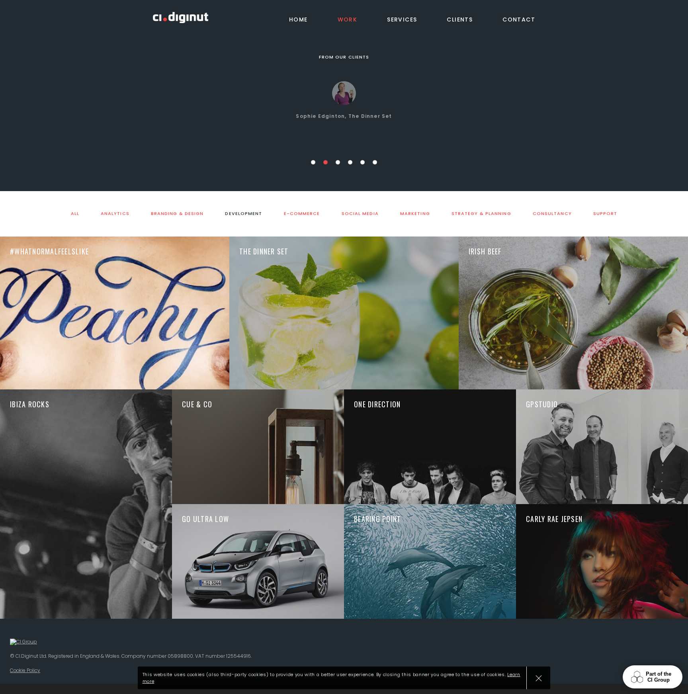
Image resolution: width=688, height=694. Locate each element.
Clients (460, 19)
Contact (518, 19)
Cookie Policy (25, 670)
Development (243, 213)
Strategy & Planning (481, 213)
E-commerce (302, 213)
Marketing (415, 213)
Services (402, 19)
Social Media (360, 213)
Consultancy (552, 213)
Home (298, 19)
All (75, 213)
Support (605, 213)
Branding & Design (177, 213)
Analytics (115, 213)
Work (348, 19)
